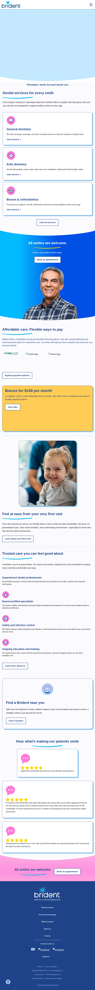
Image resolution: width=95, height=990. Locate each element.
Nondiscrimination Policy (39, 970)
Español (46, 956)
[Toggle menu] (91, 4)
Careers (47, 936)
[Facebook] (43, 950)
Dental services (47, 907)
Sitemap (39, 966)
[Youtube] (33, 950)
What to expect (47, 922)
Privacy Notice (39, 974)
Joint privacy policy (37, 978)
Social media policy (56, 970)
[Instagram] (58, 950)
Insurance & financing (47, 915)
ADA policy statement (52, 974)
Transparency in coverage (54, 978)
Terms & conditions (51, 966)
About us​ (47, 929)
